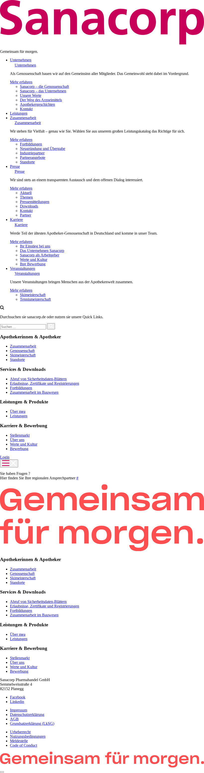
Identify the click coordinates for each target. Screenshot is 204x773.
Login (4, 457)
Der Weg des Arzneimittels (41, 100)
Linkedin (17, 702)
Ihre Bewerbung (33, 264)
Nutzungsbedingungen (28, 736)
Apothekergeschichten (37, 104)
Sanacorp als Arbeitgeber (39, 255)
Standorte (27, 162)
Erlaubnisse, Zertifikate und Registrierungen (44, 383)
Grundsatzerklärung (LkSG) (32, 723)
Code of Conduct (23, 745)
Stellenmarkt (20, 435)
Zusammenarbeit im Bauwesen (34, 392)
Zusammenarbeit (23, 118)
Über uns (17, 440)
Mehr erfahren (21, 82)
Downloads (29, 206)
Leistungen (18, 113)
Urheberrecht (20, 732)
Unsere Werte (30, 95)
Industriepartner (32, 153)
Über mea (17, 411)
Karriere (16, 219)
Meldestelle (19, 741)
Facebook (17, 697)
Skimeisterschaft (33, 295)
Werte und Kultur (33, 259)
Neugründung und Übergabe (42, 148)
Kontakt (26, 109)
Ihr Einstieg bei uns (35, 246)
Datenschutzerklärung (27, 714)
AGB (14, 719)
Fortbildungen (31, 144)
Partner (25, 215)
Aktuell (26, 193)
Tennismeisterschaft (35, 299)
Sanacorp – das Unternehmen (43, 91)
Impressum (18, 710)
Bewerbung (19, 449)
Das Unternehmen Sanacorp (42, 250)
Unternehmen (20, 60)
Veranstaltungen (22, 268)
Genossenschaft (22, 351)
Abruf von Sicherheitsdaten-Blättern (38, 379)
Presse (15, 166)
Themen (26, 197)
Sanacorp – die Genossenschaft (44, 86)
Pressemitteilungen (34, 202)
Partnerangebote (32, 157)
